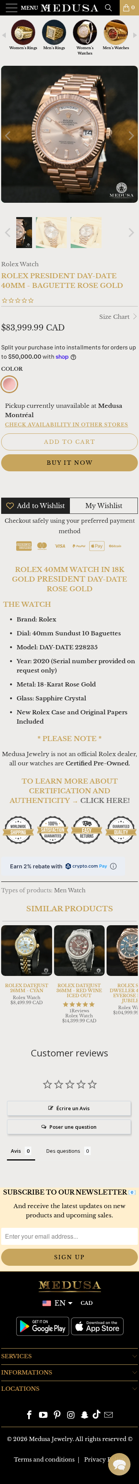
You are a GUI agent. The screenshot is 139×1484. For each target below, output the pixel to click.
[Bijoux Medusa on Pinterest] (57, 1416)
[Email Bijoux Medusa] (108, 1416)
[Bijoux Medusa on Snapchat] (85, 1416)
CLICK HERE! (105, 800)
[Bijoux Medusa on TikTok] (96, 1416)
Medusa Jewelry (51, 1439)
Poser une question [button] (73, 1126)
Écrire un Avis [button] (73, 1108)
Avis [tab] (16, 1150)
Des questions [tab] (63, 1150)
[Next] (130, 135)
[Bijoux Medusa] (69, 7)
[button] (119, 1464)
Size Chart (115, 316)
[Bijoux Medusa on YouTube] (43, 1416)
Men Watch (70, 890)
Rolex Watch (20, 264)
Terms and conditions (44, 1459)
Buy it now (70, 462)
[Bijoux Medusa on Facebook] (30, 1416)
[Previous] (8, 135)
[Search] (111, 7)
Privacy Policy (104, 1459)
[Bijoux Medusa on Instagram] (71, 1416)
